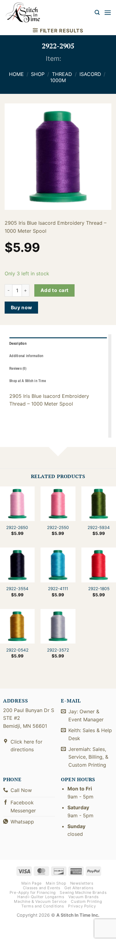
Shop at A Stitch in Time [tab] (27, 380)
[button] (97, 12)
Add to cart (55, 290)
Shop (38, 74)
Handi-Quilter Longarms (40, 896)
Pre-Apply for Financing (33, 892)
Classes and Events (41, 888)
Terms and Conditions (42, 906)
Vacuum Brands (83, 896)
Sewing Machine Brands (83, 892)
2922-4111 (58, 588)
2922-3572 (58, 650)
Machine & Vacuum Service (40, 901)
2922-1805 (99, 588)
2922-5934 (99, 527)
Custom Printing (86, 901)
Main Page (31, 883)
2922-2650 (17, 527)
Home (16, 74)
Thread (62, 74)
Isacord (90, 74)
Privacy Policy (82, 906)
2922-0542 (17, 650)
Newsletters (81, 883)
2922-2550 (58, 527)
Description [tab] (18, 343)
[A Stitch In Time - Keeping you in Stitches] (26, 12)
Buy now (21, 308)
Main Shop (56, 883)
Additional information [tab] (26, 355)
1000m (58, 80)
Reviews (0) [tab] (17, 368)
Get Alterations (78, 888)
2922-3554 (17, 588)
